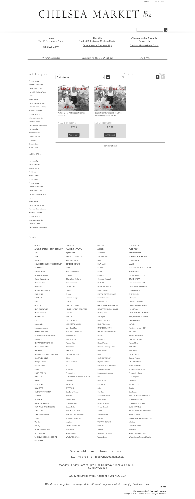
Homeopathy (33, 129)
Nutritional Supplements (37, 103)
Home (51, 38)
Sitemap (163, 487)
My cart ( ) (148, 1)
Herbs (31, 96)
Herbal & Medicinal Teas (37, 92)
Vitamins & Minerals (36, 118)
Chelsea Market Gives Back (144, 45)
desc (108, 77)
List (157, 77)
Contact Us (144, 41)
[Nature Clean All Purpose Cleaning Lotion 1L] (73, 110)
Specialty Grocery (35, 110)
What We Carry (51, 47)
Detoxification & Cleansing (38, 125)
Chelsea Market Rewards (144, 38)
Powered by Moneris (158, 491)
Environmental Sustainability (97, 45)
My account (159, 1)
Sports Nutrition (34, 114)
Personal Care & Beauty (37, 107)
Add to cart (73, 135)
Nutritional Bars (34, 133)
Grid (163, 77)
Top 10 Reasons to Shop (50, 41)
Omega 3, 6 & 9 (34, 136)
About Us (97, 38)
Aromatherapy (34, 81)
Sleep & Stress (34, 144)
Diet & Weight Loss (35, 88)
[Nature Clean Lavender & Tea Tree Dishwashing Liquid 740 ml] (110, 110)
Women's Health (34, 122)
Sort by (58, 74)
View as (162, 74)
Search (165, 30)
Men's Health (33, 99)
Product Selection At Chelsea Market (97, 41)
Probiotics (32, 140)
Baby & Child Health (36, 85)
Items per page (129, 74)
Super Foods (33, 147)
